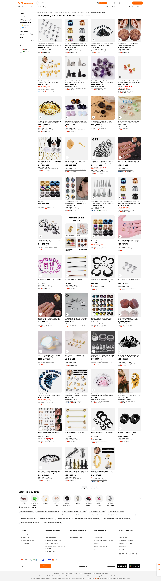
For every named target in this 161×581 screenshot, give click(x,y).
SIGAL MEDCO (95, 209)
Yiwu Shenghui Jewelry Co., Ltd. (46, 207)
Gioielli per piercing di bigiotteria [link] (98, 12)
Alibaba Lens (29, 566)
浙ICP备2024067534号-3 (123, 578)
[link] (159, 565)
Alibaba (39, 12)
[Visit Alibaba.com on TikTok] (137, 554)
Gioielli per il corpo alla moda (79, 12)
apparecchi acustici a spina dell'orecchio (31, 515)
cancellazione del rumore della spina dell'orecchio (87, 518)
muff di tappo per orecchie (46, 518)
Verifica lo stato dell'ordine (126, 540)
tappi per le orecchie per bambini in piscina (124, 515)
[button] (98, 3)
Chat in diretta (98, 537)
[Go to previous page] (81, 487)
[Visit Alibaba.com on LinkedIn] (123, 554)
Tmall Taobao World (72, 573)
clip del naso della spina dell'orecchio (30, 522)
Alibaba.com (111, 566)
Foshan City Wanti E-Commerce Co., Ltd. (75, 325)
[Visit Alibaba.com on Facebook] (120, 554)
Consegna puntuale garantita (53, 540)
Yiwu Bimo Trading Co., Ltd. (124, 128)
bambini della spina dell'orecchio (101, 515)
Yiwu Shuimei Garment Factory (99, 88)
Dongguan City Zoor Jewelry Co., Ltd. (47, 247)
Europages (105, 573)
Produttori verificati (75, 534)
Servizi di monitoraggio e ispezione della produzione (55, 547)
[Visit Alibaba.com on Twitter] (127, 554)
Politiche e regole (50, 551)
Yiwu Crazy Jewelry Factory (125, 51)
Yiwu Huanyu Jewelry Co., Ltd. (98, 288)
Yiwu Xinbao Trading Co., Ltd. (45, 129)
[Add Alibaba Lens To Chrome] (45, 566)
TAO (93, 573)
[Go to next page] (97, 487)
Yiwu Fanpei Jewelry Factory (45, 51)
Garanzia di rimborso (50, 537)
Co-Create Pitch (25, 537)
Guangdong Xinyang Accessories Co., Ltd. (75, 170)
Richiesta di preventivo (76, 537)
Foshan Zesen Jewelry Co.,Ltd (125, 91)
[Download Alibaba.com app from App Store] (122, 566)
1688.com (63, 573)
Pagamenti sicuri (49, 534)
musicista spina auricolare (64, 518)
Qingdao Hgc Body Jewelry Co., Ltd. (100, 128)
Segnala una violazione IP (100, 546)
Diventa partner (123, 546)
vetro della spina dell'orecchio (98, 511)
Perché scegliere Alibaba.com (28, 534)
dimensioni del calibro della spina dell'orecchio (75, 511)
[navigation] (27, 250)
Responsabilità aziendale (27, 540)
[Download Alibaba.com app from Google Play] (134, 566)
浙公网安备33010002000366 (108, 578)
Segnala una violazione (100, 550)
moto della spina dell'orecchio (28, 518)
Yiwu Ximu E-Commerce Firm (98, 247)
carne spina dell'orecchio (27, 511)
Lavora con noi (25, 543)
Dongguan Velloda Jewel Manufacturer (48, 168)
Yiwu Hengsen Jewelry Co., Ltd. (46, 89)
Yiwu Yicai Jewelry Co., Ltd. (45, 286)
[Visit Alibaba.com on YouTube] (133, 554)
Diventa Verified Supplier (125, 543)
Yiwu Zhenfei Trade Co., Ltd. (125, 248)
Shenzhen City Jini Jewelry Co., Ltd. (100, 171)
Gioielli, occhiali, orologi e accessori (53, 12)
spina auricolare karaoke (83, 515)
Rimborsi (96, 543)
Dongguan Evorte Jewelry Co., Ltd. (73, 209)
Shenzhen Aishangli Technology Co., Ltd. (75, 88)
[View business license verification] (95, 578)
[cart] (120, 3)
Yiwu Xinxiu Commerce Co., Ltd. (73, 51)
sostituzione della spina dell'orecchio (52, 522)
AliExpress (56, 573)
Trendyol (98, 573)
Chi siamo (23, 530)
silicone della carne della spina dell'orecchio (48, 511)
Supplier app (83, 566)
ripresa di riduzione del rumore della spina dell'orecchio (117, 518)
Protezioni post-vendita (51, 543)
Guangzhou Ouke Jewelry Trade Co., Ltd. (75, 129)
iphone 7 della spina (67, 515)
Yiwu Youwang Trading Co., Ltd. (72, 286)
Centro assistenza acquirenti (101, 534)
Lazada (80, 573)
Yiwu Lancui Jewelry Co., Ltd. (125, 170)
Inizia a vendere (123, 537)
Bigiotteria (67, 12)
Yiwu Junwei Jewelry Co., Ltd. (45, 325)
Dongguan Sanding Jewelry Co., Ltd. (127, 288)
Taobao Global (87, 573)
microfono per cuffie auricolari (117, 511)
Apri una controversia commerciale (103, 540)
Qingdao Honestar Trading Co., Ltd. (100, 51)
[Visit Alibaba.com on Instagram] (130, 554)
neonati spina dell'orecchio (52, 515)
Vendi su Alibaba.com (124, 534)
